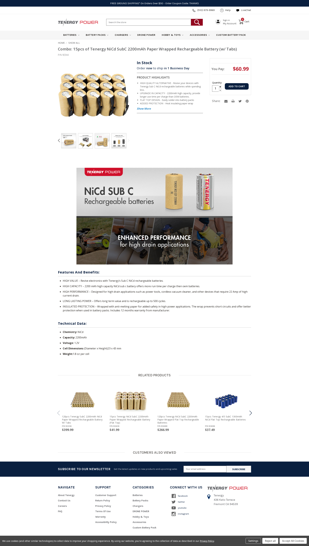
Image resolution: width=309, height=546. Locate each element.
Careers (62, 506)
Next (128, 140)
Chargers (122, 34)
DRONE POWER (146, 34)
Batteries (70, 34)
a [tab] (226, 101)
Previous (59, 140)
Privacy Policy (103, 506)
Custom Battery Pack (231, 34)
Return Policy (102, 500)
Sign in (226, 20)
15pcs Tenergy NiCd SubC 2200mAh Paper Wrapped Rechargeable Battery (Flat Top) (130, 419)
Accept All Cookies (293, 541)
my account (229, 23)
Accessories (199, 34)
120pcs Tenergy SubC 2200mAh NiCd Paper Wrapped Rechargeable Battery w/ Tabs (82, 419)
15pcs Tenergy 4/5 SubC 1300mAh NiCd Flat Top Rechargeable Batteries (225, 418)
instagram (183, 513)
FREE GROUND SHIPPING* (125, 3)
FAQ (60, 511)
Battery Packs (96, 34)
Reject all (270, 541)
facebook (182, 496)
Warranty (100, 516)
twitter (181, 502)
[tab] (68, 141)
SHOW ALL (74, 42)
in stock (144, 62)
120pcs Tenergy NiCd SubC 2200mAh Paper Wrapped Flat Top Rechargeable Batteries (178, 419)
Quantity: (217, 82)
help (228, 10)
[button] (250, 413)
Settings (253, 541)
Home (61, 42)
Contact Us (64, 500)
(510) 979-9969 (206, 10)
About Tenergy (66, 495)
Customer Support (105, 495)
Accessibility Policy (106, 522)
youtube (181, 508)
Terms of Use (103, 511)
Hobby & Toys (171, 34)
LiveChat (246, 10)
